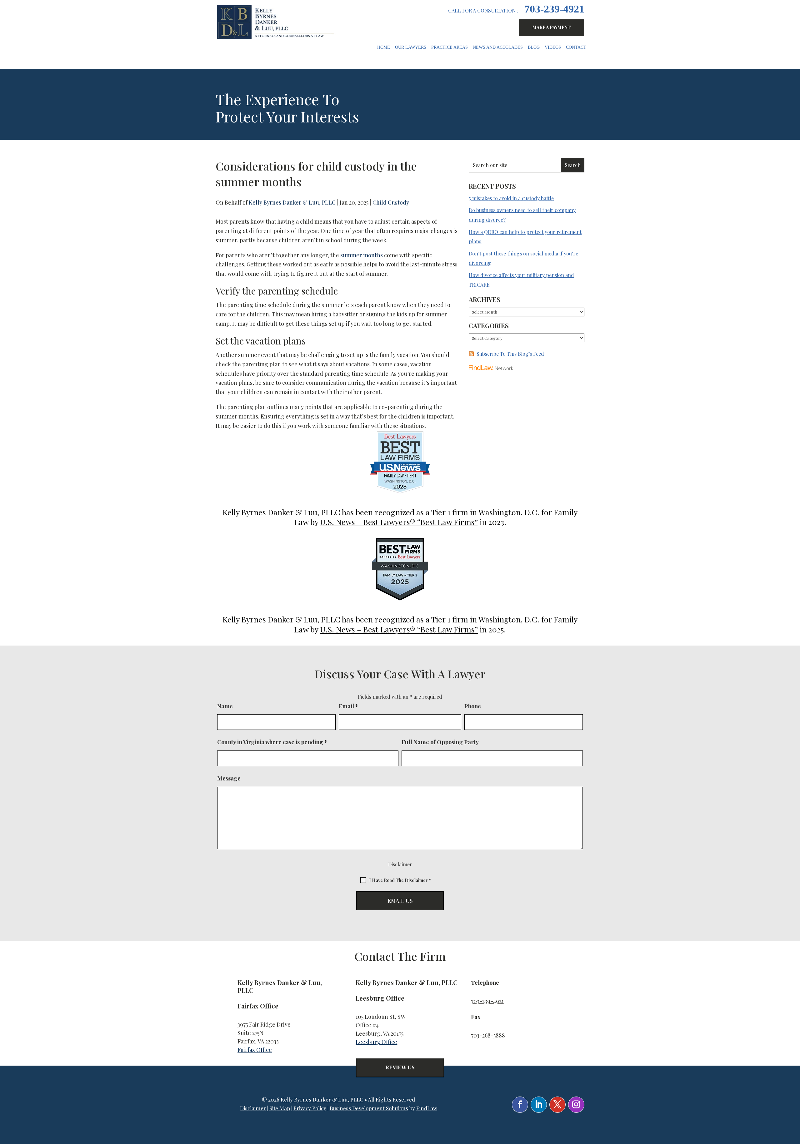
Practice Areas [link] (449, 47)
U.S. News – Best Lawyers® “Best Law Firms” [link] (399, 522)
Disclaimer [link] (253, 1108)
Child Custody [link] (390, 202)
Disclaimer (400, 864)
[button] (520, 1105)
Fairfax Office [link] (255, 1049)
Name (225, 706)
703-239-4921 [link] (554, 9)
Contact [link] (576, 47)
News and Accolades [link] (498, 47)
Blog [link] (534, 47)
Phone (472, 706)
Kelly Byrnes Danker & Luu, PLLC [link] (292, 202)
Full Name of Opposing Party (440, 742)
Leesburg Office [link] (376, 1042)
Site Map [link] (279, 1108)
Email (348, 706)
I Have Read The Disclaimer (400, 880)
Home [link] (383, 47)
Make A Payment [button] (551, 27)
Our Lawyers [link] (410, 47)
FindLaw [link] (426, 1108)
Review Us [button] (400, 1067)
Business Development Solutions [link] (369, 1108)
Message (229, 778)
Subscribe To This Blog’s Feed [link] (510, 353)
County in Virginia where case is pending (272, 742)
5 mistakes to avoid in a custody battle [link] (511, 198)
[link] (277, 22)
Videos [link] (553, 47)
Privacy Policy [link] (309, 1108)
